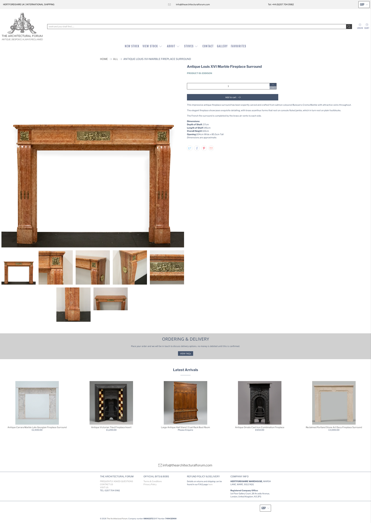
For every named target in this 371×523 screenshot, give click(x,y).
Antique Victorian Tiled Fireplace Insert (111, 427)
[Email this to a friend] (211, 148)
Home (104, 59)
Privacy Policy (150, 484)
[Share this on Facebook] (197, 148)
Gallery (222, 46)
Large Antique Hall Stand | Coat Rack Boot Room (185, 427)
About (171, 46)
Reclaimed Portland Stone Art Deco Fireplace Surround (334, 427)
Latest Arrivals (185, 370)
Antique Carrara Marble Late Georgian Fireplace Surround (37, 427)
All (115, 59)
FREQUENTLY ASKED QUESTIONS (116, 481)
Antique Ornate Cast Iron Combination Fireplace (259, 427)
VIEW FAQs (185, 353)
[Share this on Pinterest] (204, 148)
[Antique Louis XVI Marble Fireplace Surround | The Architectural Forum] (92, 156)
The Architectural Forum (117, 518)
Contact (208, 46)
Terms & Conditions (152, 481)
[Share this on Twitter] (189, 148)
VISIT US (104, 487)
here (210, 484)
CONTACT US (106, 484)
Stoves (189, 46)
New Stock (132, 46)
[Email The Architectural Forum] (169, 4)
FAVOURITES (238, 46)
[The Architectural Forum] (22, 26)
